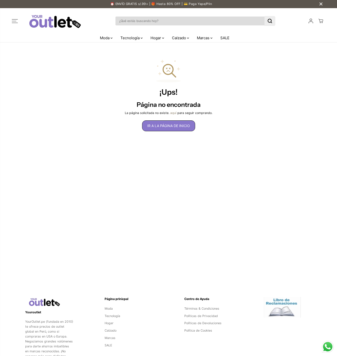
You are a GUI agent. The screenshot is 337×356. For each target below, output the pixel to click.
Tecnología (130, 38)
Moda (105, 38)
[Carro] (320, 21)
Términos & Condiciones (201, 308)
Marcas (203, 38)
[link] (49, 302)
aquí (173, 113)
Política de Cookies (198, 330)
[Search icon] (269, 21)
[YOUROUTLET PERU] (54, 21)
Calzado (179, 38)
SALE (224, 38)
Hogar (156, 38)
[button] (15, 21)
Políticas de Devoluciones (203, 323)
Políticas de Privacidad (201, 316)
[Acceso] (310, 21)
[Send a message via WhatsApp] (328, 347)
